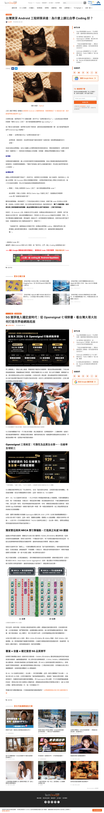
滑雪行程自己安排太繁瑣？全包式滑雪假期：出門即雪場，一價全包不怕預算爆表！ (51, 730)
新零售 (47, 8)
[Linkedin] (52, 802)
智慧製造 (39, 8)
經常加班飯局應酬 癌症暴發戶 (79, 781)
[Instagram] (58, 802)
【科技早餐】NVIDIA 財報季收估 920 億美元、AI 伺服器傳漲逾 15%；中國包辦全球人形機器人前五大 (84, 297)
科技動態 (8, 14)
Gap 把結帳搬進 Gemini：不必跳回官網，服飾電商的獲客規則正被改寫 (87, 32)
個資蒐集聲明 (83, 106)
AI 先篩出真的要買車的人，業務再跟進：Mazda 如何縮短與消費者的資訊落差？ (87, 60)
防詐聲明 (57, 2)
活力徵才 (51, 2)
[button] (12, 68)
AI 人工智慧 (23, 8)
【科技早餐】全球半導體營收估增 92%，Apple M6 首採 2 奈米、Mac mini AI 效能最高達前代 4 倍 (83, 283)
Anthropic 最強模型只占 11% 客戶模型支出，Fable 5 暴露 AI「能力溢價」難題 (87, 53)
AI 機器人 (31, 8)
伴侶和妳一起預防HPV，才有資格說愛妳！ (51, 756)
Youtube (38, 2)
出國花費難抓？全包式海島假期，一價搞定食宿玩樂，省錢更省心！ (84, 730)
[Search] (85, 3)
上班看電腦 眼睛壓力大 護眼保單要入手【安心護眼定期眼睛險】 (19, 782)
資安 (60, 8)
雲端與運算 (18, 313)
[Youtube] (49, 802)
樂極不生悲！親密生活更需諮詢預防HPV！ (18, 730)
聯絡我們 (44, 2)
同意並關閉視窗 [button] (97, 810)
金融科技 (54, 8)
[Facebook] (45, 802)
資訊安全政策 (46, 798)
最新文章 (14, 8)
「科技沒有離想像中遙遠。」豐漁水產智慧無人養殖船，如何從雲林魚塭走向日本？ (87, 46)
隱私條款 (39, 798)
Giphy (41, 106)
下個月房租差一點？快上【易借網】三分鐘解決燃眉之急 (51, 782)
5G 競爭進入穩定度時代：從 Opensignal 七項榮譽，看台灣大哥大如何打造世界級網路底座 (87, 38)
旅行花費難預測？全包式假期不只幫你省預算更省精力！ (19, 756)
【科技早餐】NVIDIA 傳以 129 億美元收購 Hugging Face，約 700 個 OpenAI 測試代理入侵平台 (37, 283)
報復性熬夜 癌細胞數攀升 (78, 756)
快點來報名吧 (59, 250)
